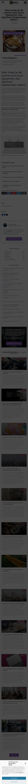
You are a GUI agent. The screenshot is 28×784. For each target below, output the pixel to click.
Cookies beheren (14, 781)
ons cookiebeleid (19, 772)
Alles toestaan (14, 778)
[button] (25, 763)
